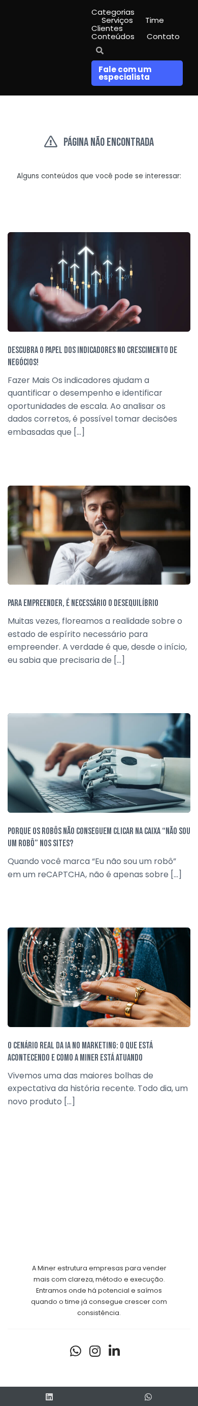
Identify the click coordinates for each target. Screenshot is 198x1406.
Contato (163, 36)
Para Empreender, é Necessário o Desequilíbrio (83, 603)
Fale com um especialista (124, 73)
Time (154, 20)
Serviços (117, 20)
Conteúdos (113, 36)
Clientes (107, 28)
